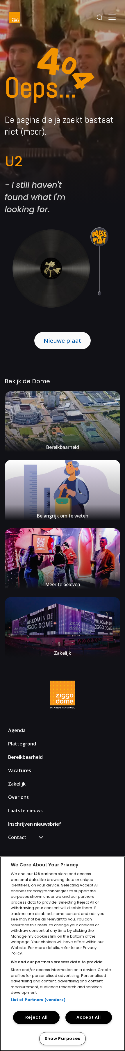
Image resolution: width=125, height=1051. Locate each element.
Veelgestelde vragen (33, 848)
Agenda (17, 730)
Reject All (36, 1017)
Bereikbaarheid (25, 757)
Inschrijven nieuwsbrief (34, 824)
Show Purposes (62, 1038)
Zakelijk (17, 784)
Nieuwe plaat (62, 341)
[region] (62, 953)
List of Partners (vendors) (38, 999)
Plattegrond (22, 743)
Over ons (18, 797)
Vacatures (19, 770)
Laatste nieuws (25, 810)
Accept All (88, 1017)
